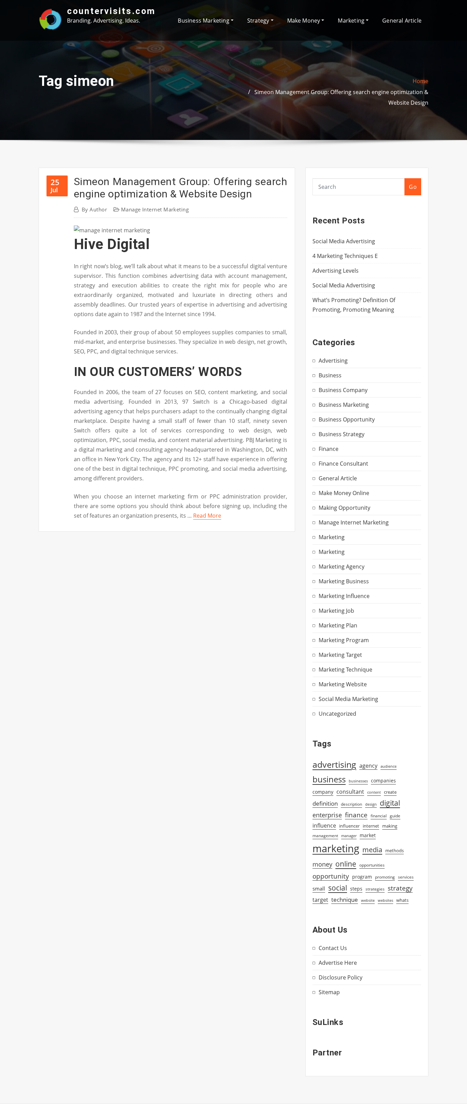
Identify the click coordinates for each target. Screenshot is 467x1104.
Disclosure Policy (340, 977)
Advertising (333, 360)
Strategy (259, 20)
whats (402, 900)
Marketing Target (340, 655)
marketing (335, 848)
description (351, 804)
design (371, 804)
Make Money (304, 20)
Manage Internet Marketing (155, 209)
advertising (334, 764)
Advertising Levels (335, 270)
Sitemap (329, 992)
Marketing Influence (344, 596)
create (390, 792)
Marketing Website (343, 684)
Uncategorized (337, 713)
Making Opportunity (344, 507)
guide (395, 816)
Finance (328, 449)
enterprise (327, 815)
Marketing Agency (341, 566)
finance (356, 814)
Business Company (343, 390)
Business (330, 375)
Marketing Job (336, 610)
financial (379, 816)
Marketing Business (344, 581)
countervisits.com (111, 11)
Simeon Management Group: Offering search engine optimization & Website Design (180, 188)
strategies (375, 889)
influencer (349, 826)
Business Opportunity (347, 419)
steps (356, 888)
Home (420, 81)
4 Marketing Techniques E (345, 256)
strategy (400, 888)
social (337, 888)
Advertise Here (338, 962)
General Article (402, 20)
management (325, 836)
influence (324, 825)
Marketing (352, 20)
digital (390, 803)
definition (325, 803)
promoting (385, 877)
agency (368, 765)
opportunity (330, 876)
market (368, 835)
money (322, 864)
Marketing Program (344, 640)
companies (383, 780)
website (368, 900)
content (374, 792)
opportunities (372, 865)
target (320, 900)
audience (389, 766)
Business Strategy (341, 434)
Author (94, 209)
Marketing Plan (338, 625)
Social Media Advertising (343, 241)
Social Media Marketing (348, 699)
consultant (350, 791)
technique (344, 899)
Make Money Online (344, 493)
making (389, 826)
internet (371, 826)
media (372, 849)
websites (385, 900)
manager (349, 835)
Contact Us (333, 948)
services (406, 877)
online (345, 864)
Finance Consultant (343, 463)
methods (394, 850)
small (318, 888)
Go (413, 187)
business (329, 779)
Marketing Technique (345, 669)
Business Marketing (204, 20)
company (322, 792)
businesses (358, 780)
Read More (207, 515)
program (362, 876)
